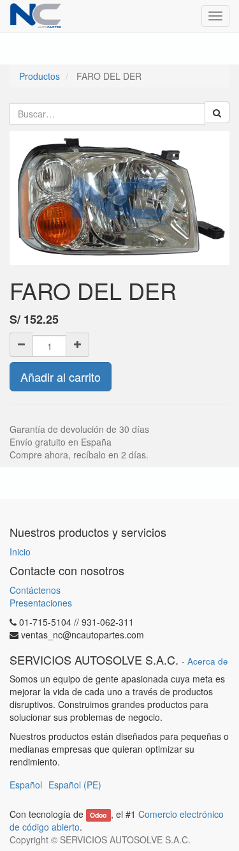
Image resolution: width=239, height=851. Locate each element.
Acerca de (207, 661)
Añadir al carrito (60, 376)
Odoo (98, 815)
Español (26, 784)
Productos (39, 76)
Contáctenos (35, 590)
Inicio (20, 551)
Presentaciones (41, 602)
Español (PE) (74, 784)
